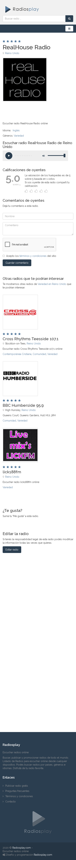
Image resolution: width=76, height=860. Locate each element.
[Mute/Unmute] (43, 155)
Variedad (19, 135)
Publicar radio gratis (16, 785)
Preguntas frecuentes (17, 791)
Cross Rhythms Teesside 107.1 (31, 339)
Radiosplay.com (21, 847)
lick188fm (12, 472)
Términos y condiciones (19, 796)
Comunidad (39, 354)
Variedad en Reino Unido (52, 284)
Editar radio (11, 549)
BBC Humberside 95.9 (23, 405)
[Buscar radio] (69, 18)
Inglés (16, 130)
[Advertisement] (20, 109)
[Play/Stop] (8, 155)
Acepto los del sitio (31, 256)
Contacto (10, 801)
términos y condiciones (32, 256)
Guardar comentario (16, 262)
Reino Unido (12, 53)
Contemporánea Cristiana (17, 354)
